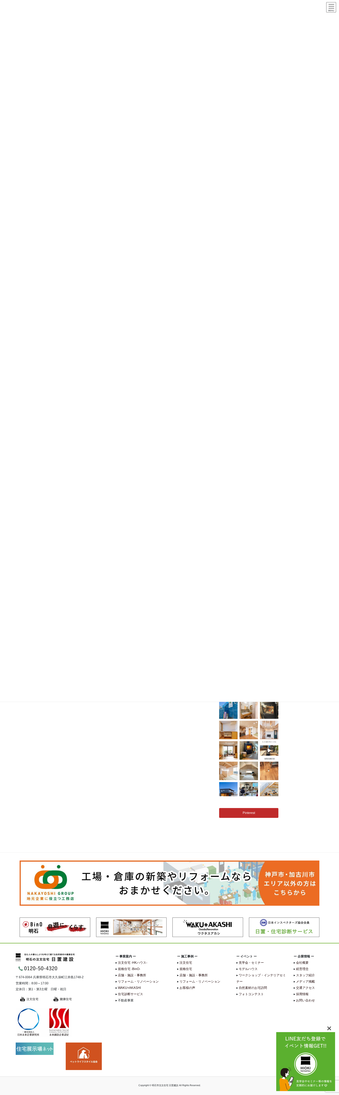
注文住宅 (186, 962)
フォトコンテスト (251, 994)
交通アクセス (305, 987)
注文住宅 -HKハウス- (132, 962)
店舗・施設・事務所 (132, 975)
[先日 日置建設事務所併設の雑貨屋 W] (249, 750)
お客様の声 (187, 987)
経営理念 (302, 969)
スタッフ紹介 (305, 975)
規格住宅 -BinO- (129, 969)
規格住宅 (186, 969)
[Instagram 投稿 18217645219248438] (269, 750)
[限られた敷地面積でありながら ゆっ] (228, 750)
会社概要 (302, 962)
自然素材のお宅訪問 (253, 987)
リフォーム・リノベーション (138, 981)
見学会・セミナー (251, 962)
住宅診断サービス (130, 994)
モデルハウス (248, 969)
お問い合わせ (305, 1000)
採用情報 (302, 994)
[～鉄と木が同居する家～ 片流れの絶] (228, 791)
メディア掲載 (305, 981)
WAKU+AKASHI (129, 987)
